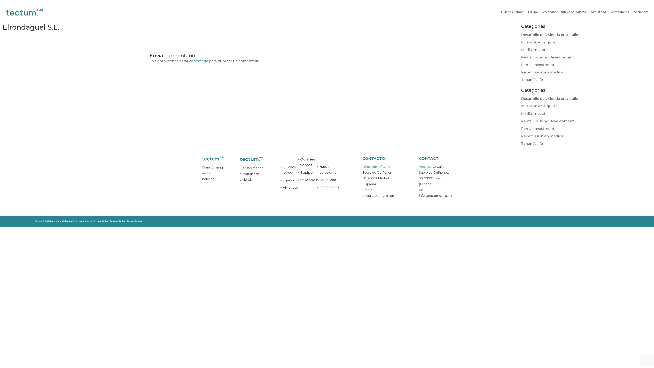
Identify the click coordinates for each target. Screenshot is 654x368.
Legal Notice (85, 221)
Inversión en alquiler (539, 42)
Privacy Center (134, 221)
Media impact (533, 50)
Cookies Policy (117, 221)
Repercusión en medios (542, 72)
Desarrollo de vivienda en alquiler (550, 35)
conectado (198, 61)
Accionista (641, 12)
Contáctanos (620, 12)
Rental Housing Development (547, 57)
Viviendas (549, 12)
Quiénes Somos (512, 12)
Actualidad (598, 12)
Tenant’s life (532, 80)
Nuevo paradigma (573, 12)
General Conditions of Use (63, 221)
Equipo (533, 12)
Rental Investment (537, 65)
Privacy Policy (101, 221)
